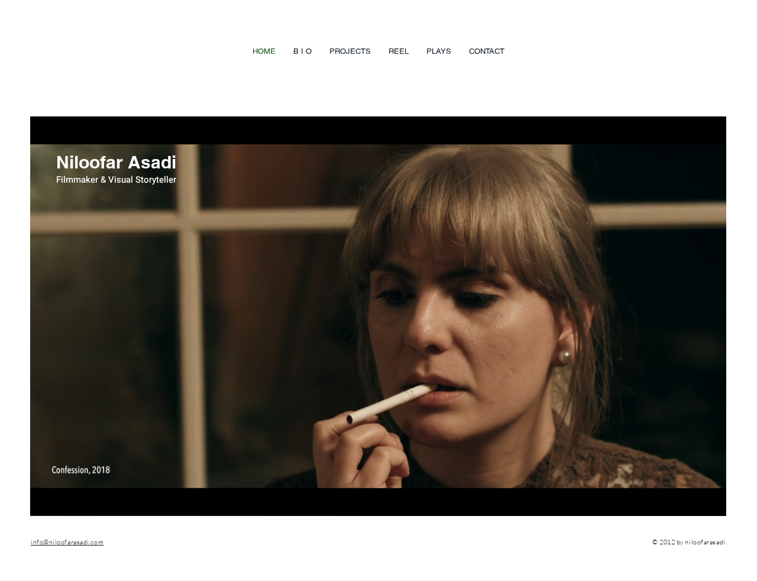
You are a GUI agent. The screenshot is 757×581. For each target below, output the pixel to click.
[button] (711, 503)
